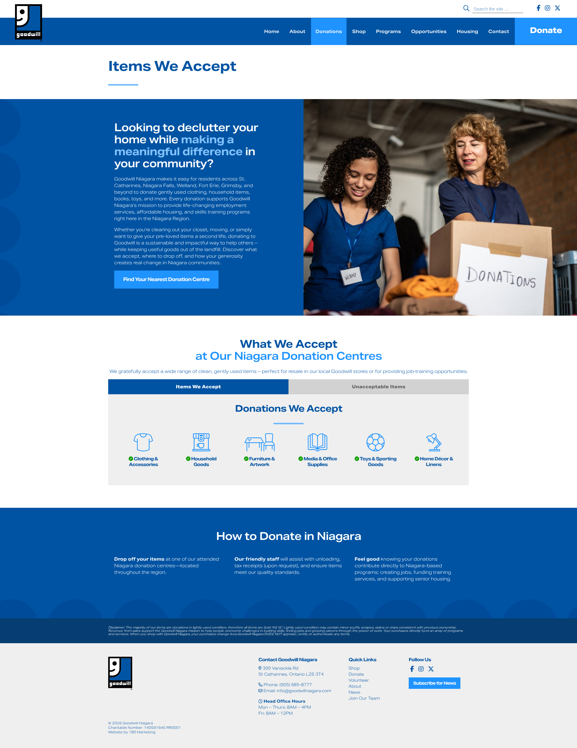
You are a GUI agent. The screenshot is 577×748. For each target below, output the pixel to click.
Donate (546, 30)
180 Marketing (142, 732)
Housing (467, 31)
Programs (388, 31)
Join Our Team (364, 698)
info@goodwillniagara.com (304, 690)
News (354, 692)
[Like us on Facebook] (539, 8)
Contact (498, 31)
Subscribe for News (434, 683)
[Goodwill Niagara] (28, 24)
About (297, 31)
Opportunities (429, 31)
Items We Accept (198, 386)
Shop (359, 31)
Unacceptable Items (378, 386)
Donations (329, 31)
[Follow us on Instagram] (547, 8)
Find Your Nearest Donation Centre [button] (166, 279)
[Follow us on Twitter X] (557, 8)
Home (271, 31)
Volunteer (359, 680)
